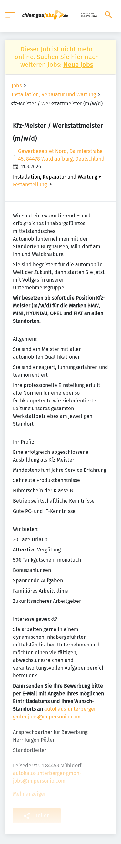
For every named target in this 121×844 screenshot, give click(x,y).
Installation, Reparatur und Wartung (54, 95)
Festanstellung (30, 185)
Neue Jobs (78, 64)
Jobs (17, 86)
